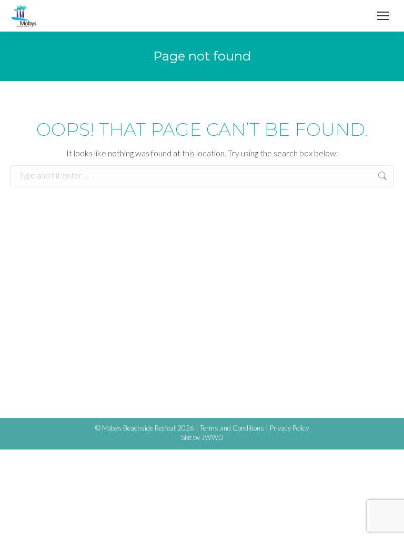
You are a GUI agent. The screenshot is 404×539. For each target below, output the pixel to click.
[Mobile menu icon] (382, 15)
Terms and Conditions (232, 428)
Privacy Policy (289, 428)
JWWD (212, 437)
